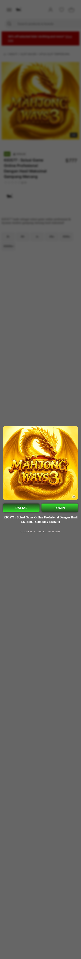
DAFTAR (21, 508)
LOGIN (59, 508)
